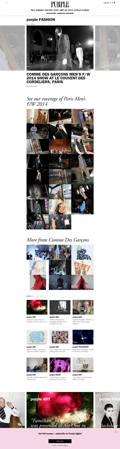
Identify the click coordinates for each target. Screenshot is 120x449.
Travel (70, 10)
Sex (66, 10)
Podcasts (69, 13)
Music (56, 10)
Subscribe (60, 441)
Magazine (40, 10)
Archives (77, 10)
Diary (33, 10)
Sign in (66, 445)
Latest (42, 296)
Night (62, 10)
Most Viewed (35, 296)
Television (49, 10)
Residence (61, 13)
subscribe (106, 2)
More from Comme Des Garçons (58, 240)
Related (29, 296)
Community (51, 13)
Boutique (85, 10)
